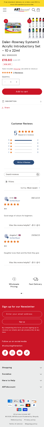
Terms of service (15, 424)
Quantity (6, 77)
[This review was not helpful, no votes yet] (37, 225)
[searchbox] (19, 174)
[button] (4, 10)
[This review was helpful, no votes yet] (33, 225)
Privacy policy (30, 420)
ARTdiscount (17, 417)
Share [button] (7, 107)
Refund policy (16, 420)
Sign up (22, 322)
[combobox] (30, 188)
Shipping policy (31, 424)
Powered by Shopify (31, 417)
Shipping (17, 69)
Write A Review (23, 162)
